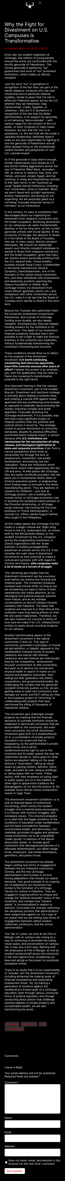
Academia (12, 1024)
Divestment (29, 1024)
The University (14, 1028)
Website (10, 1146)
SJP (43, 1024)
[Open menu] (40, 3)
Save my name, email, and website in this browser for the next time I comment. (34, 1162)
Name (8, 1117)
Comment (12, 1082)
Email (8, 1132)
